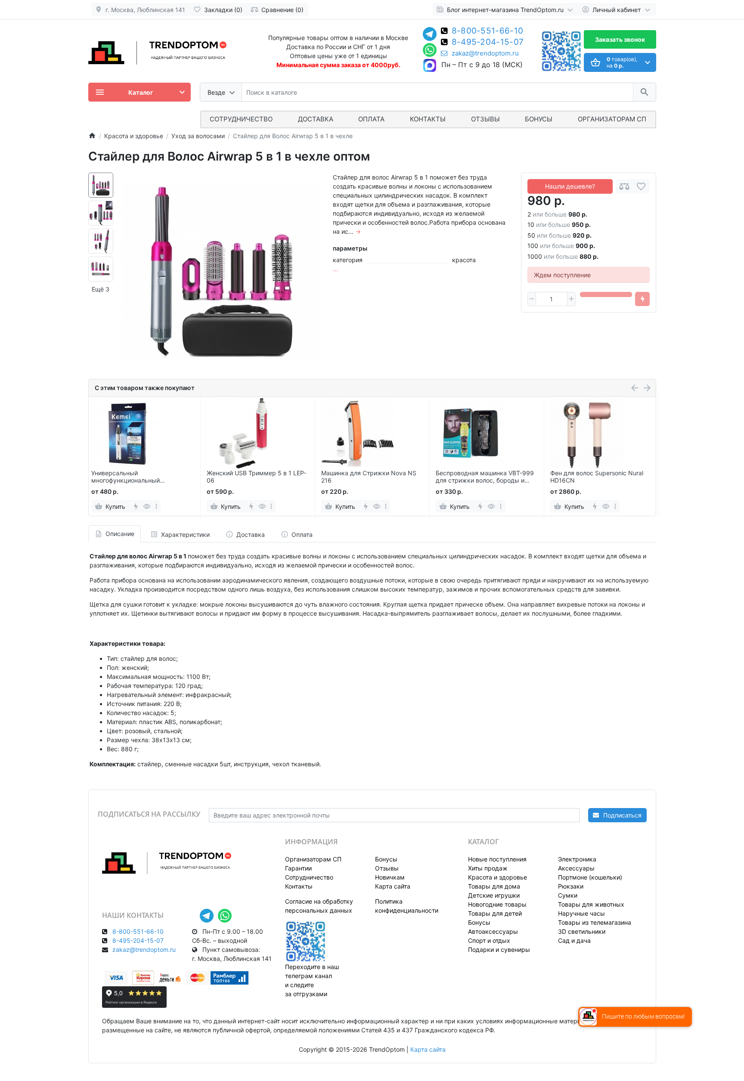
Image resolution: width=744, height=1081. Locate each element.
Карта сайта (392, 886)
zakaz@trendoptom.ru (485, 53)
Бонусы (538, 119)
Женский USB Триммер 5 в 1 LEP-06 (256, 477)
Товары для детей (495, 913)
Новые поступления (497, 859)
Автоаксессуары (493, 931)
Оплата (371, 119)
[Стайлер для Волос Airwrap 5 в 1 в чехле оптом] (220, 271)
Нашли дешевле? (570, 186)
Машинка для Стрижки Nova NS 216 (368, 477)
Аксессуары (576, 868)
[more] (156, 506)
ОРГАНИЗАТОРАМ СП (612, 119)
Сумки (567, 895)
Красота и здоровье (497, 877)
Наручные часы (581, 913)
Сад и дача (574, 940)
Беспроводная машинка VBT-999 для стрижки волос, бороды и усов (485, 477)
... (335, 269)
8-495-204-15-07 (488, 42)
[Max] (430, 66)
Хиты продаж (488, 868)
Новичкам (390, 877)
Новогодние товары (497, 904)
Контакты (428, 119)
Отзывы (485, 119)
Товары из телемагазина (594, 922)
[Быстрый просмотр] (147, 506)
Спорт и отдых (489, 940)
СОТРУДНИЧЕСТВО (241, 119)
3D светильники (581, 931)
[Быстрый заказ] (642, 299)
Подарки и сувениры (499, 949)
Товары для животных (591, 904)
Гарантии (298, 868)
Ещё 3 (100, 289)
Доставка (315, 119)
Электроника (577, 859)
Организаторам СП (313, 859)
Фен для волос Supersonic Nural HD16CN (596, 477)
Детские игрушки (494, 895)
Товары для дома (494, 886)
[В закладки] (641, 186)
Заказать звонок (620, 39)
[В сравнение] (624, 186)
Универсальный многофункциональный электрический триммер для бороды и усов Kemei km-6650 (136, 477)
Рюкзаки (570, 886)
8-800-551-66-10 (488, 31)
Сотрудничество (309, 877)
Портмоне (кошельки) (590, 877)
